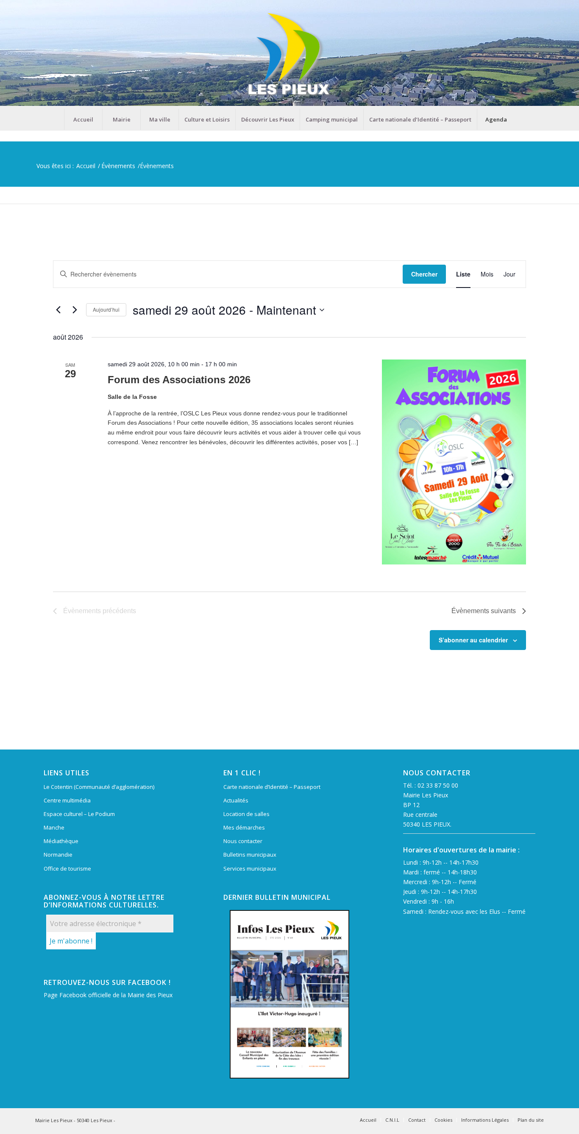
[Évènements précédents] (58, 310)
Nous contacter (242, 841)
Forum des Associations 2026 (179, 379)
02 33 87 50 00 (438, 785)
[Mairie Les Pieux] (289, 54)
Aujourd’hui (106, 309)
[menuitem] (83, 119)
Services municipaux (249, 868)
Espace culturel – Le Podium (79, 814)
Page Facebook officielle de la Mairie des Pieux (108, 995)
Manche (54, 827)
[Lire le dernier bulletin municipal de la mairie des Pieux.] (289, 994)
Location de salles (246, 814)
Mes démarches (244, 827)
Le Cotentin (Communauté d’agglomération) (99, 787)
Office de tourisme (67, 868)
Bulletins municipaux (249, 854)
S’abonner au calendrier (473, 640)
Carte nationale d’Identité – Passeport (271, 787)
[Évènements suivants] (75, 310)
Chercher (424, 274)
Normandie (58, 854)
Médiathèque (61, 841)
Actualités (235, 800)
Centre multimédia (67, 800)
